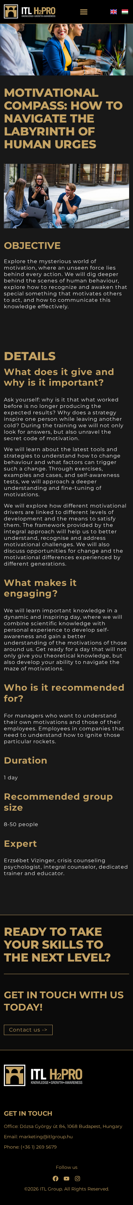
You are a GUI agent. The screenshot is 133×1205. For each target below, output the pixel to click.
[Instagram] (77, 1178)
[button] (84, 12)
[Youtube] (66, 1178)
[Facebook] (55, 1178)
